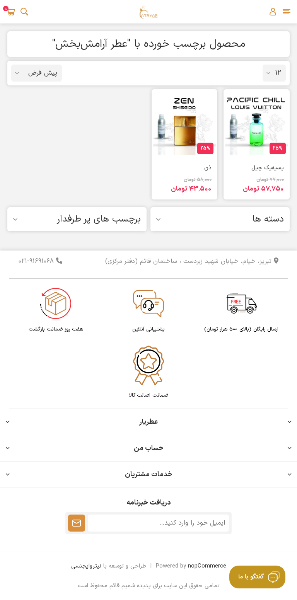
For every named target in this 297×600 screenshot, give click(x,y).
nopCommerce (207, 566)
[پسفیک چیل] (256, 123)
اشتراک (76, 523)
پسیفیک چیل (267, 168)
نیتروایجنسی (86, 566)
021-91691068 (37, 261)
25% (278, 148)
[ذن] (184, 123)
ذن (208, 168)
